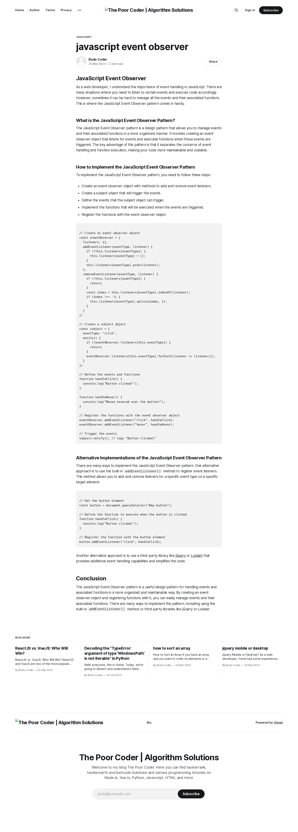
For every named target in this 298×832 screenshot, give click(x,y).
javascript (84, 36)
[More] (79, 10)
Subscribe (271, 10)
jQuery (181, 556)
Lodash (197, 556)
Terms (50, 10)
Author (35, 10)
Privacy (66, 10)
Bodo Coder (98, 59)
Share (213, 61)
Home (19, 10)
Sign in (250, 10)
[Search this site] (236, 10)
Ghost (278, 722)
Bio (149, 722)
